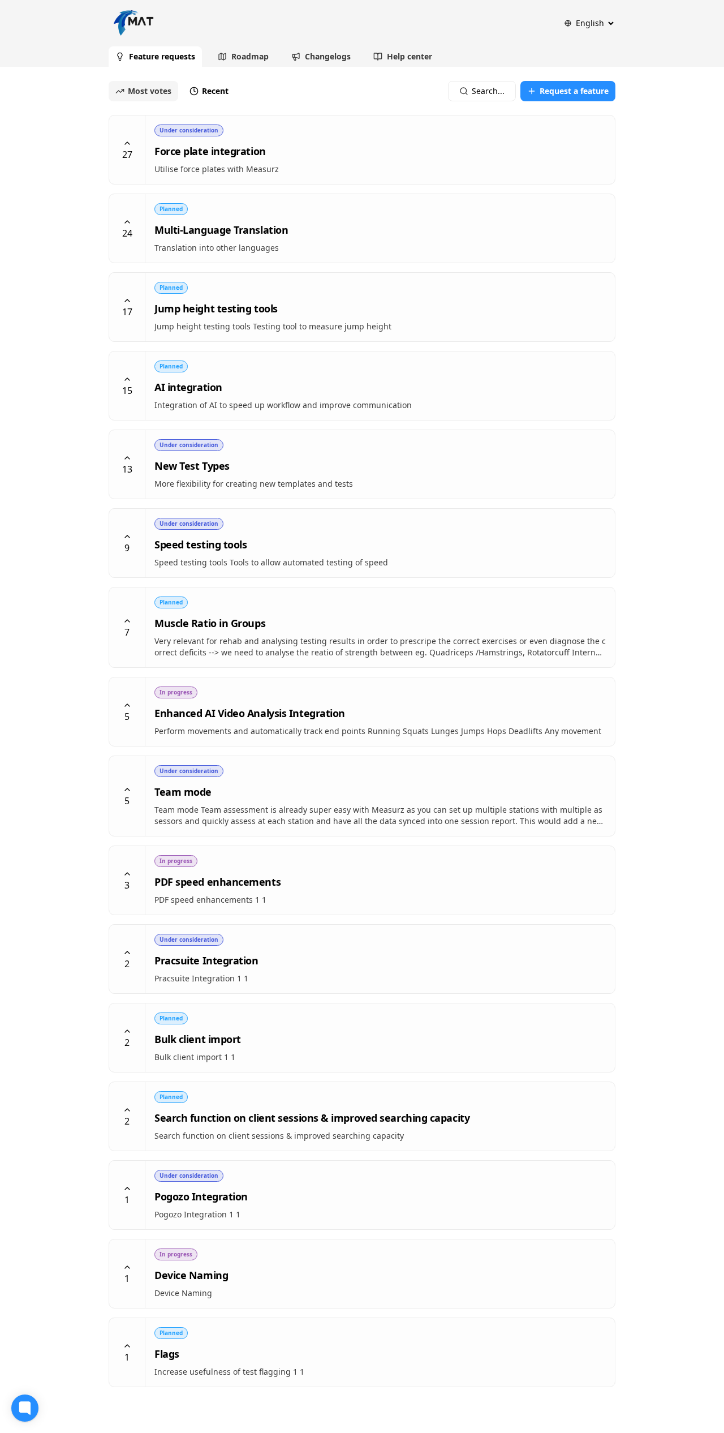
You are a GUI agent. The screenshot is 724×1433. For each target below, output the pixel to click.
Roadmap (250, 56)
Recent (215, 90)
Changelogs (328, 56)
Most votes (149, 90)
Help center (409, 56)
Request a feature (574, 90)
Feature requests (162, 56)
